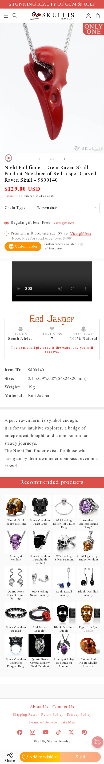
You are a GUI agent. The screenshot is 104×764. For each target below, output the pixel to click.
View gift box (63, 223)
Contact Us (63, 707)
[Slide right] (64, 159)
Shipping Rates (25, 715)
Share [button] (10, 761)
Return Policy (52, 715)
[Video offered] (9, 158)
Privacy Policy (79, 715)
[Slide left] (40, 159)
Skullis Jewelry (58, 741)
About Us (39, 707)
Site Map (68, 722)
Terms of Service (43, 722)
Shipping (11, 195)
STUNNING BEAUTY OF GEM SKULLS (52, 5)
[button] (6, 15)
